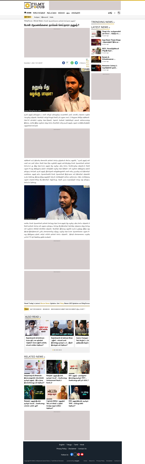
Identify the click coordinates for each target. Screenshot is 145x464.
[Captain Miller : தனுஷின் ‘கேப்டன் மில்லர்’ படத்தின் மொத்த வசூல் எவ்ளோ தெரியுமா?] (56, 392)
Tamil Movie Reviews (57, 461)
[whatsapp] (72, 62)
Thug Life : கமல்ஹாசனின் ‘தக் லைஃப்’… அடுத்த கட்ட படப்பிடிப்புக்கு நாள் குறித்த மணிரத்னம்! (111, 34)
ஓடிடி (68, 13)
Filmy (62, 303)
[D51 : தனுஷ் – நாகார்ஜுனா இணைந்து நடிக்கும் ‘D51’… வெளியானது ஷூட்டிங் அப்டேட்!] (79, 367)
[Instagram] (78, 454)
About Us (92, 461)
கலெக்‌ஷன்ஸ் (76, 13)
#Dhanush (46, 309)
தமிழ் (110, 13)
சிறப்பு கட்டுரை (51, 13)
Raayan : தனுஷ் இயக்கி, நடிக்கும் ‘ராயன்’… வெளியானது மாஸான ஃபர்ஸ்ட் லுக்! (34, 403)
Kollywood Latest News (43, 461)
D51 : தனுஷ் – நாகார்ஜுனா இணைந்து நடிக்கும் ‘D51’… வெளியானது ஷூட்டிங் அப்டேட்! (79, 377)
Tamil (76, 444)
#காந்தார (37, 17)
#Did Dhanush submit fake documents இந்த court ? (68, 309)
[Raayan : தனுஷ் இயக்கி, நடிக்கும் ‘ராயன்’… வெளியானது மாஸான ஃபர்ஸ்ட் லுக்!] (34, 392)
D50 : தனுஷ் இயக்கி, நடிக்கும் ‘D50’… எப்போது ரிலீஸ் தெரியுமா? (78, 403)
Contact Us (82, 448)
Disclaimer (72, 448)
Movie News (38, 21)
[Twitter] (67, 62)
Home (28, 13)
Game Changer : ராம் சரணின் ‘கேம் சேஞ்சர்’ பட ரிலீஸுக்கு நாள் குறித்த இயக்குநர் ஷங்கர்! (87, 340)
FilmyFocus (28, 21)
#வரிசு (51, 17)
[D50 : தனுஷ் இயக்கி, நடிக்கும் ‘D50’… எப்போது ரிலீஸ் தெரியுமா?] (79, 392)
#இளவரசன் (44, 17)
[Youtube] (82, 454)
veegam (76, 461)
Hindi (82, 444)
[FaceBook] (63, 62)
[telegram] (76, 62)
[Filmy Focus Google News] (87, 59)
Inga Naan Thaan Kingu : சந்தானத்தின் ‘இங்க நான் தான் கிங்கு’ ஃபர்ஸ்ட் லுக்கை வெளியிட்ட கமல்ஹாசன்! (111, 43)
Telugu (69, 444)
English (62, 444)
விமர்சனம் (61, 13)
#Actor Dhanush (35, 309)
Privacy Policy (61, 448)
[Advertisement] (85, 5)
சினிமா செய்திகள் (39, 13)
